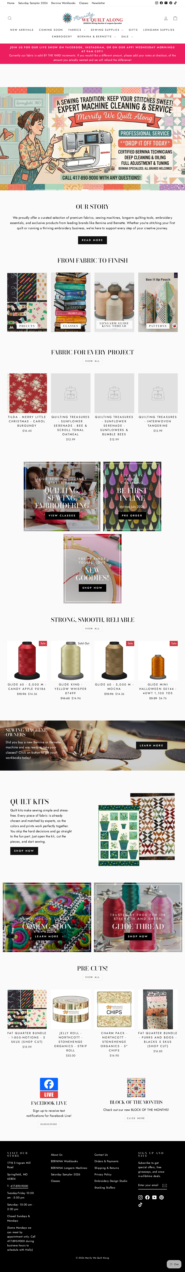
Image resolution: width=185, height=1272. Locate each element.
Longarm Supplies (159, 30)
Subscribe (48, 1124)
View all (92, 361)
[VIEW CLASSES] (62, 496)
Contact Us (101, 1155)
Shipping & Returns (106, 1168)
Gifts (133, 30)
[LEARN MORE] (47, 917)
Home (11, 3)
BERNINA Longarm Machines (69, 1168)
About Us (57, 1155)
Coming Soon (51, 30)
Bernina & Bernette (95, 36)
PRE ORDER (132, 515)
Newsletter (98, 3)
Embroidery (62, 36)
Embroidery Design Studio (110, 1181)
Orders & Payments (106, 1161)
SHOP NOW (24, 851)
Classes (83, 3)
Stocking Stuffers (104, 1188)
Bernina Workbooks (63, 3)
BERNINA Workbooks (64, 1161)
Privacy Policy (102, 1174)
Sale (125, 36)
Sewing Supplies (106, 30)
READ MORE (92, 240)
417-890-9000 (19, 1186)
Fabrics (75, 30)
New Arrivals (22, 30)
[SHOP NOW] (92, 568)
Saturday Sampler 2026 (33, 3)
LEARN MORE (152, 745)
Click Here (136, 1118)
